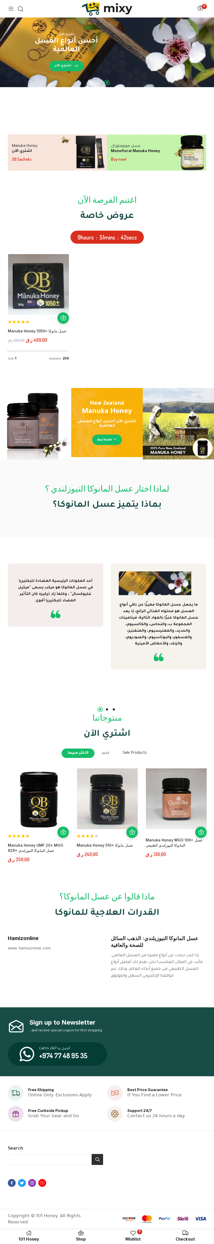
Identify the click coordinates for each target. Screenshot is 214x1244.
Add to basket (63, 318)
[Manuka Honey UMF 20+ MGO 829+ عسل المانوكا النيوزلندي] (38, 798)
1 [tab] (107, 82)
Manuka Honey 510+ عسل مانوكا (105, 845)
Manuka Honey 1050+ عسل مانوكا (37, 331)
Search (15, 1148)
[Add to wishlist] (63, 295)
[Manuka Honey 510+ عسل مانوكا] (107, 798)
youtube (42, 1183)
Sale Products (135, 753)
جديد (105, 753)
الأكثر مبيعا (78, 753)
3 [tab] (113, 709)
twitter (22, 1183)
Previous (13, 636)
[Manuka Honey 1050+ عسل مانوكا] (38, 284)
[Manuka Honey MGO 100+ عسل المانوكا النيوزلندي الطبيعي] (176, 798)
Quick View (63, 306)
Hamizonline (23, 938)
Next (200, 636)
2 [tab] (107, 709)
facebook (12, 1183)
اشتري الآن (62, 66)
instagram (32, 1183)
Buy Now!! (104, 440)
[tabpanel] (107, 52)
